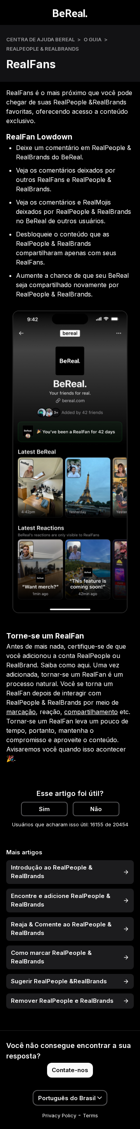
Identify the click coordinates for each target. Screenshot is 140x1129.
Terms (90, 1115)
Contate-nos (70, 1070)
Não (96, 809)
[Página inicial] (70, 12)
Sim (44, 809)
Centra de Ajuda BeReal (40, 39)
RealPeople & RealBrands (42, 49)
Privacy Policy (59, 1115)
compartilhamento (91, 712)
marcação (21, 712)
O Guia (93, 39)
